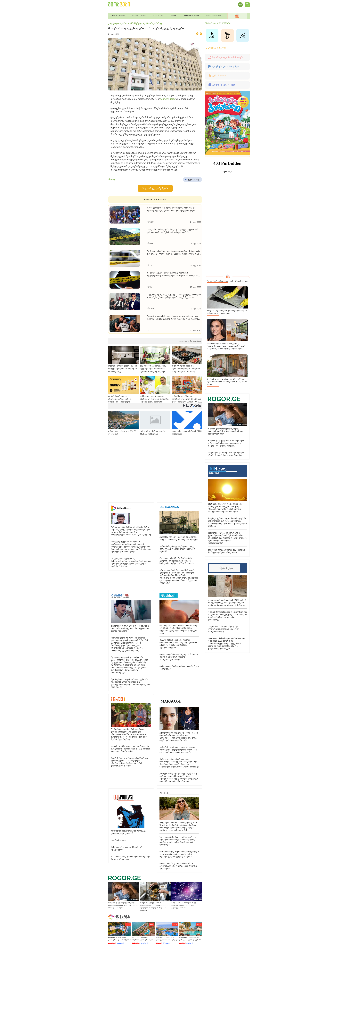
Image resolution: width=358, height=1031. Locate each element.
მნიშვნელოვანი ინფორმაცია (147, 23)
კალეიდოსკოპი (117, 23)
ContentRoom (190, 341)
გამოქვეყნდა (167, 98)
